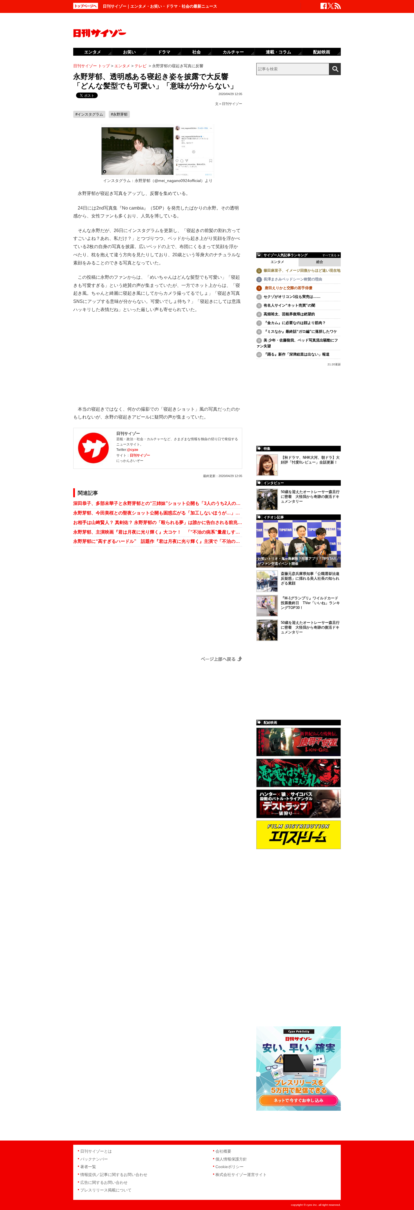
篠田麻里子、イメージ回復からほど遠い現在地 (302, 270)
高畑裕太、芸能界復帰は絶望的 (289, 314)
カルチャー (233, 52)
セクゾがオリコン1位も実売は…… (292, 296)
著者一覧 (88, 1166)
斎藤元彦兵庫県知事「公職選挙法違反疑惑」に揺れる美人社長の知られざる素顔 (310, 578)
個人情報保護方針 (231, 1159)
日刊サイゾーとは (96, 1151)
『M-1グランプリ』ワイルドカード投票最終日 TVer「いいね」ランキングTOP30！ (310, 603)
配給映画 (321, 52)
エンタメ (277, 262)
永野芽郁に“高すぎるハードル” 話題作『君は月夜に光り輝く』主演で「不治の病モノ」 (157, 541)
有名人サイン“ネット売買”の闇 (289, 305)
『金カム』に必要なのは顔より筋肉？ (295, 323)
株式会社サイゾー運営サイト (241, 1174)
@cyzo (132, 450)
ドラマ (164, 52)
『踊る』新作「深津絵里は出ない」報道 (297, 354)
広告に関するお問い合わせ (104, 1182)
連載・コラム (278, 52)
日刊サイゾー (232, 104)
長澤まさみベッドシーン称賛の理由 (293, 279)
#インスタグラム (89, 114)
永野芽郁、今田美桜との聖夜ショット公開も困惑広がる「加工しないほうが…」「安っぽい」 (157, 512)
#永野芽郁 (119, 114)
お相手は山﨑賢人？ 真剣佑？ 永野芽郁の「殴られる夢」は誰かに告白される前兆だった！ (157, 522)
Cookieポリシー (229, 1166)
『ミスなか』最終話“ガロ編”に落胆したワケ (300, 331)
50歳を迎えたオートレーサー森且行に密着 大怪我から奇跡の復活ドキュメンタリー (310, 496)
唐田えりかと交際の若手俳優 (288, 288)
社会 (196, 52)
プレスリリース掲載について (106, 1190)
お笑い (129, 52)
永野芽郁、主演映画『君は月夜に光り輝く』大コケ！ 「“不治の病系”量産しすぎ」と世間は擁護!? (157, 532)
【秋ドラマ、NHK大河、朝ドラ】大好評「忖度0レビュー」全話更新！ (310, 459)
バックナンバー (94, 1159)
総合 (319, 262)
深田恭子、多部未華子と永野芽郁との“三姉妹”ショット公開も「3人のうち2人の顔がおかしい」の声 (157, 503)
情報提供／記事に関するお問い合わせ (113, 1174)
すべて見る (329, 255)
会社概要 (223, 1151)
